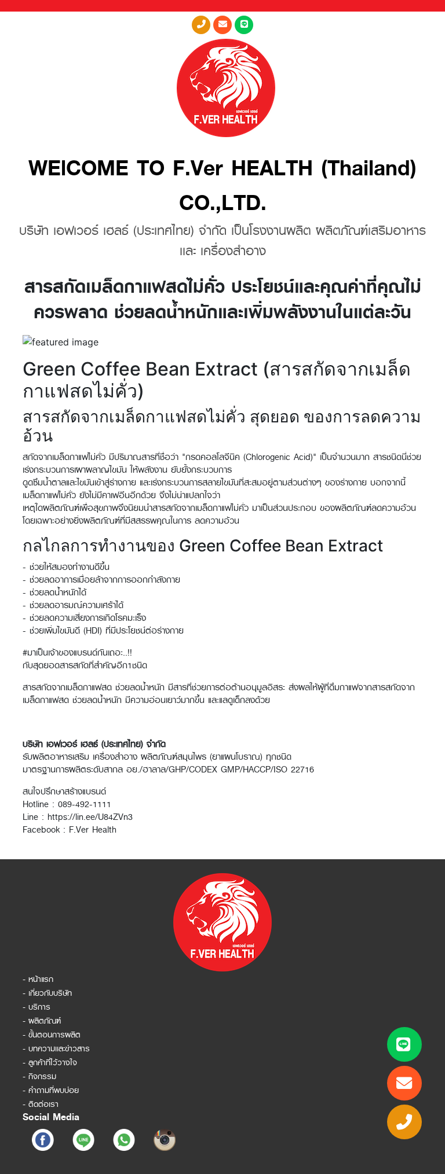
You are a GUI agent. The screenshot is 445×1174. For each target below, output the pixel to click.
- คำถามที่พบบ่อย (51, 1090)
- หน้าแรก (38, 979)
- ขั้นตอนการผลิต (52, 1034)
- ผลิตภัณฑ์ (42, 1020)
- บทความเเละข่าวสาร (56, 1048)
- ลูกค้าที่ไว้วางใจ (50, 1062)
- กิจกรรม (39, 1076)
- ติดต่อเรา (41, 1104)
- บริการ (36, 1006)
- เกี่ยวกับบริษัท (47, 993)
